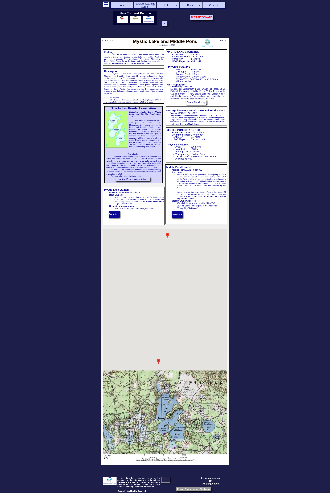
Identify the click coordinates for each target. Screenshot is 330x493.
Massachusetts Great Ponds (115, 76)
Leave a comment (211, 478)
